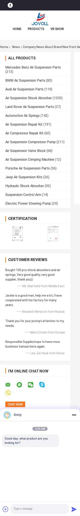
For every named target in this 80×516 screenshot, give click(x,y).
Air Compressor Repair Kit (24, 133)
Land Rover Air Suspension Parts (29, 107)
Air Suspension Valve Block (25, 151)
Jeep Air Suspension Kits (23, 177)
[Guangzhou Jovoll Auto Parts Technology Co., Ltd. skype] (44, 385)
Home (17, 29)
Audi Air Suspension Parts (24, 89)
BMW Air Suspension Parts (25, 80)
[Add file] (6, 509)
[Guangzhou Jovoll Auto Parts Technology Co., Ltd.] (40, 19)
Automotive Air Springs (22, 116)
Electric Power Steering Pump (28, 203)
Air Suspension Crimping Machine (29, 160)
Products (36, 29)
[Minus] (74, 414)
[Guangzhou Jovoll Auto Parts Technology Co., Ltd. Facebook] (10, 5)
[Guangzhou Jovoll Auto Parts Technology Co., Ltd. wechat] (33, 385)
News (16, 47)
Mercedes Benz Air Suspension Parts (33, 67)
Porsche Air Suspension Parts (27, 168)
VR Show (57, 29)
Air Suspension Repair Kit (23, 124)
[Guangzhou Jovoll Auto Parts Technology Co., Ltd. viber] (10, 393)
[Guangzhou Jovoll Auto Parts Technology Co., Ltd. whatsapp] (22, 385)
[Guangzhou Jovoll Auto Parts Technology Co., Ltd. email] (10, 385)
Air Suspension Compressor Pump (30, 142)
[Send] (74, 509)
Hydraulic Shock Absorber (24, 186)
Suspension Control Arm (23, 195)
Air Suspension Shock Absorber (28, 98)
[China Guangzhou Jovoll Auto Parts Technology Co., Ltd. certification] (17, 234)
